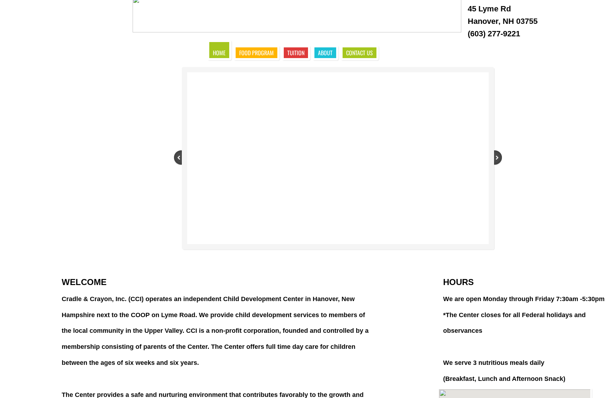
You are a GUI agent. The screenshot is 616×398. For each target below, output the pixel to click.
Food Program (256, 52)
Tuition (295, 52)
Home (219, 52)
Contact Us (359, 52)
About (325, 52)
